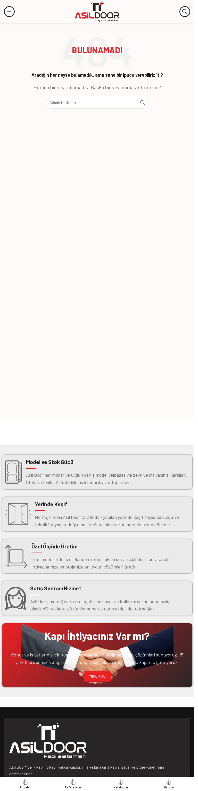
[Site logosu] (97, 11)
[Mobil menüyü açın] (9, 11)
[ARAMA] (143, 103)
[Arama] (185, 11)
